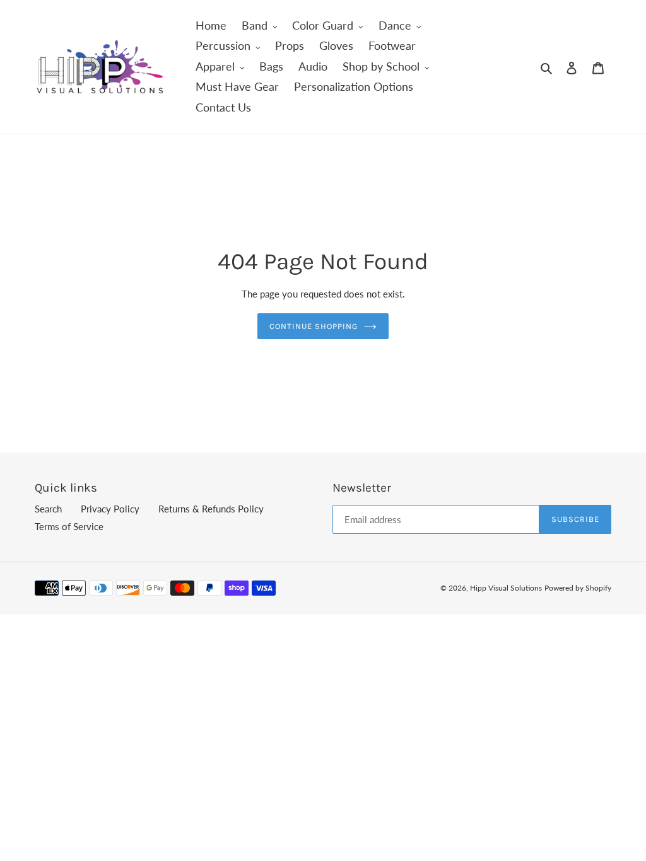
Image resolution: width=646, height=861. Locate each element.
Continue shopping (313, 326)
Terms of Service (69, 526)
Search (48, 508)
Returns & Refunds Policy (211, 508)
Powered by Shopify (577, 587)
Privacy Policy (110, 508)
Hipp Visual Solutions (506, 587)
